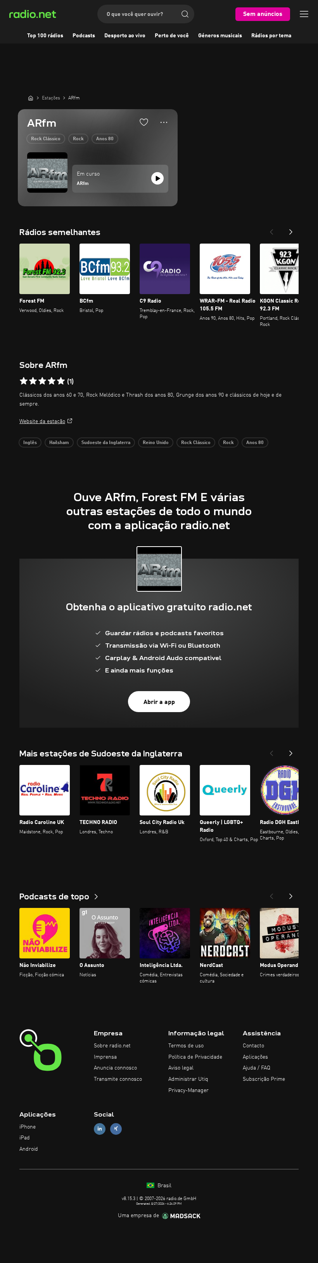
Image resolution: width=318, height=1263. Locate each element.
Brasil (163, 1185)
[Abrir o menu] (304, 14)
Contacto (253, 1046)
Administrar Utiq (188, 1079)
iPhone (27, 1127)
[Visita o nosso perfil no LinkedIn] (100, 1129)
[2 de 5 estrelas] (33, 381)
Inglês (30, 443)
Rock (78, 139)
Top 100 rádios (45, 35)
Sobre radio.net (112, 1046)
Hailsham (59, 443)
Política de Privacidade (195, 1057)
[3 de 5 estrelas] (42, 381)
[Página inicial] (31, 98)
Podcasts (84, 35)
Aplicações (255, 1057)
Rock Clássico (45, 139)
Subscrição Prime (264, 1079)
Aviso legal (181, 1068)
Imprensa (105, 1057)
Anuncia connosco (115, 1068)
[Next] (291, 229)
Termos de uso (186, 1046)
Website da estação (42, 421)
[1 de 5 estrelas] (23, 381)
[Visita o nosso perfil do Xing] (116, 1129)
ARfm (83, 183)
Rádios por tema (271, 35)
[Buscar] (185, 14)
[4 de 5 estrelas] (51, 381)
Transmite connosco (118, 1079)
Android (28, 1149)
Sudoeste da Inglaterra (105, 443)
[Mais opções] (163, 122)
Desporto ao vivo (124, 35)
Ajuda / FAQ (256, 1068)
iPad (24, 1138)
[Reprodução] (157, 178)
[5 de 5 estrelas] (61, 381)
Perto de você (172, 35)
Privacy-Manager (188, 1090)
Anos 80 (105, 139)
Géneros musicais (220, 35)
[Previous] (271, 229)
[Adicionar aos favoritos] (144, 122)
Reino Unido (156, 443)
